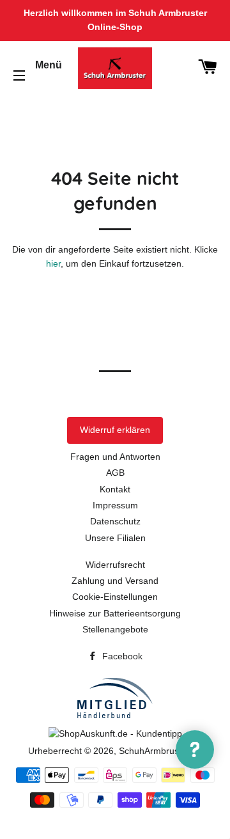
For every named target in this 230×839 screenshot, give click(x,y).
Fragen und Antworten (115, 456)
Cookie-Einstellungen (115, 597)
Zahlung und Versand (115, 581)
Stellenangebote (115, 629)
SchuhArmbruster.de (160, 751)
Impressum (115, 505)
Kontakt (115, 489)
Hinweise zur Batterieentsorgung (115, 613)
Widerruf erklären (115, 430)
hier (53, 263)
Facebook (121, 656)
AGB (115, 472)
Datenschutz (115, 521)
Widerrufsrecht (115, 565)
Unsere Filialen (115, 538)
